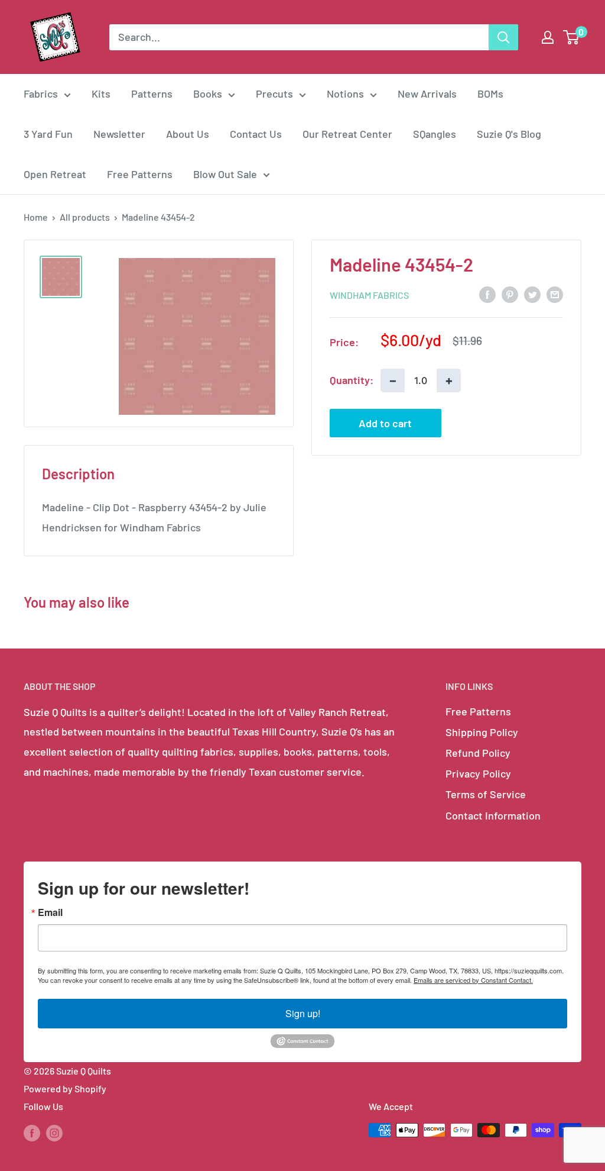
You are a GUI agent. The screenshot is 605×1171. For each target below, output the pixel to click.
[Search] (503, 37)
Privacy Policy (478, 773)
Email (50, 912)
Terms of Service (485, 794)
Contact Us (256, 133)
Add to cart (385, 423)
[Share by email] (555, 294)
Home (36, 216)
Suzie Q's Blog (509, 133)
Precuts (274, 93)
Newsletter (119, 133)
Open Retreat (55, 173)
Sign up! (302, 1013)
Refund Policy (477, 752)
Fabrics (41, 93)
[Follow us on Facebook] (32, 1132)
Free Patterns (140, 173)
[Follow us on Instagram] (54, 1132)
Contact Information (493, 815)
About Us (187, 133)
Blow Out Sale (225, 173)
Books (207, 93)
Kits (101, 93)
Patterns (152, 93)
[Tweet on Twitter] (532, 294)
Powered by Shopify (65, 1088)
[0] (571, 37)
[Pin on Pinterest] (510, 294)
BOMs (490, 93)
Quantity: (351, 379)
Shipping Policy (481, 731)
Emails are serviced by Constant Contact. (473, 980)
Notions (345, 93)
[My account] (548, 37)
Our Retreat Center (347, 133)
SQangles (434, 133)
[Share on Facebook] (487, 294)
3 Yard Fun (48, 133)
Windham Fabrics (369, 295)
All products (85, 216)
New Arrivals (427, 93)
